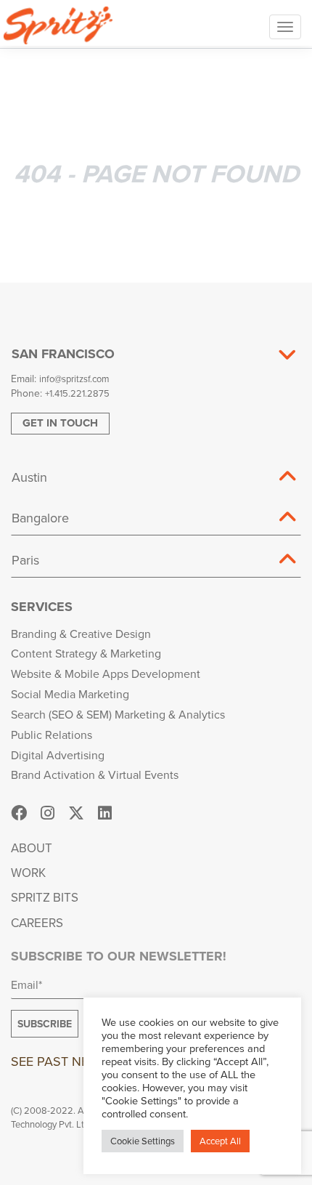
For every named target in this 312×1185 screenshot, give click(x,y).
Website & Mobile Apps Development (105, 674)
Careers (37, 922)
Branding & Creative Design (81, 634)
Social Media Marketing (70, 694)
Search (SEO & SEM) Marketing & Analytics (118, 714)
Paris (25, 560)
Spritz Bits (44, 897)
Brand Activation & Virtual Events (94, 774)
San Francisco (63, 353)
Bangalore (40, 518)
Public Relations (51, 735)
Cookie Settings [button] (142, 1140)
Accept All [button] (220, 1140)
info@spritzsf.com (74, 378)
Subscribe (44, 1023)
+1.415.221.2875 (77, 393)
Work (28, 872)
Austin (29, 477)
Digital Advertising (57, 755)
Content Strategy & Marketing (86, 653)
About (31, 848)
